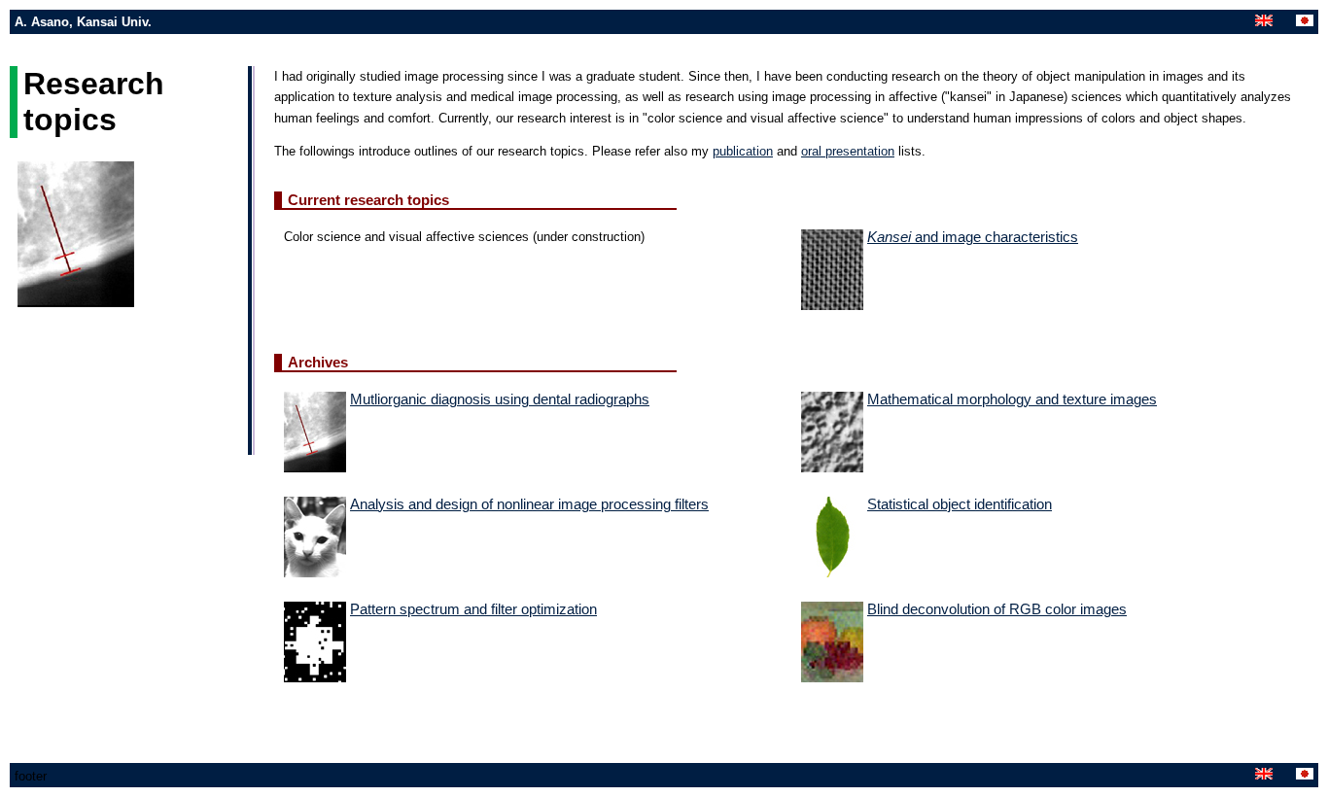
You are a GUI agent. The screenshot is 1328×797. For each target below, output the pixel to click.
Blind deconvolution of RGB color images (997, 609)
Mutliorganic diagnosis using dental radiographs (499, 399)
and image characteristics (972, 237)
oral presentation (847, 151)
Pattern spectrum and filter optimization (473, 609)
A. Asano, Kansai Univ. (83, 22)
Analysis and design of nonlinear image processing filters (529, 504)
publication (743, 151)
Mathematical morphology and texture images (1012, 399)
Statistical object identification (959, 504)
